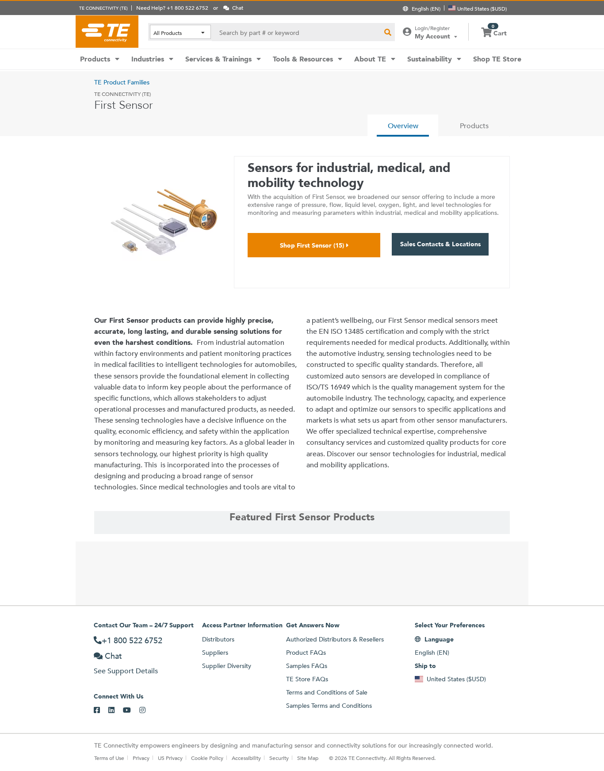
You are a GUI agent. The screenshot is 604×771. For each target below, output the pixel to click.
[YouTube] (131, 710)
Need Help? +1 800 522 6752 (172, 7)
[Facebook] (101, 710)
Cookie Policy (207, 757)
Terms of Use (109, 757)
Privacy (141, 757)
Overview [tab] (403, 125)
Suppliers (215, 652)
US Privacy (170, 757)
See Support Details (126, 671)
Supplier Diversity (226, 666)
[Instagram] (146, 710)
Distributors (218, 639)
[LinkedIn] (115, 710)
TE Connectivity (107, 31)
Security (279, 757)
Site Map (307, 757)
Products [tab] (474, 125)
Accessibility (246, 757)
